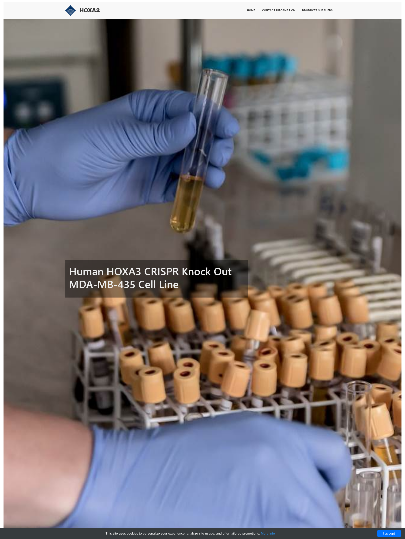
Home (251, 10)
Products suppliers (317, 10)
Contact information (278, 10)
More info (268, 533)
